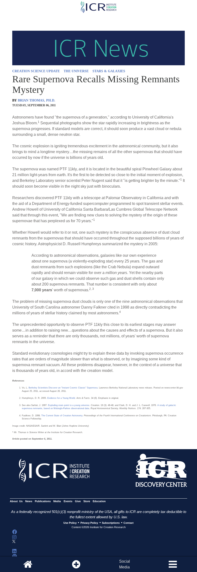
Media (57, 501)
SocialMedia (124, 564)
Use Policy (70, 522)
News (28, 501)
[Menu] (172, 564)
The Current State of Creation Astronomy (61, 415)
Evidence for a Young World (61, 398)
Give (78, 501)
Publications (43, 501)
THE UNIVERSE (76, 71)
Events (68, 501)
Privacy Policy (89, 522)
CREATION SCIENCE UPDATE (36, 71)
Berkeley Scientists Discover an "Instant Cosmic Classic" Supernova (63, 388)
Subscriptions (111, 522)
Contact (128, 522)
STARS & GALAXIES (108, 71)
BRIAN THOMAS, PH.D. (36, 100)
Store (86, 501)
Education (99, 501)
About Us (16, 501)
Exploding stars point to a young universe (68, 405)
